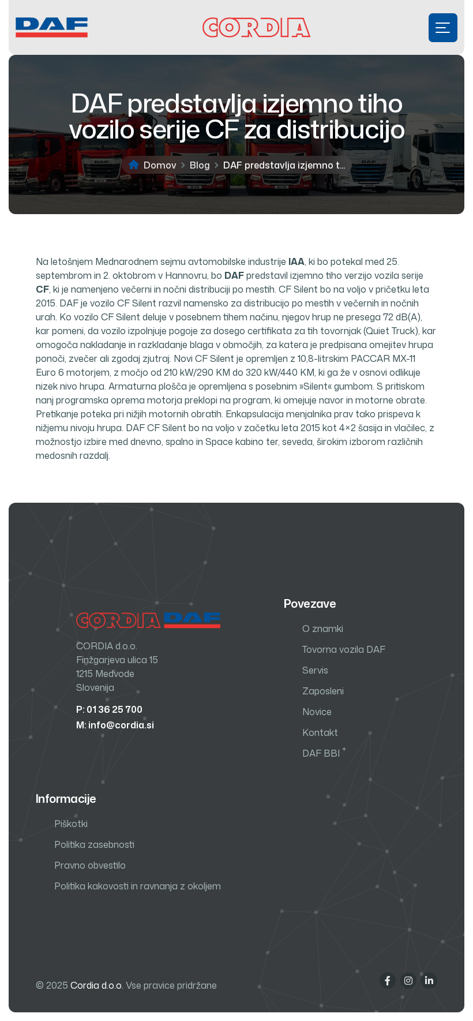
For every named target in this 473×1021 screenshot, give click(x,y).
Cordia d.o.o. (96, 985)
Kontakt (320, 732)
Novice (317, 711)
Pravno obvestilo (90, 865)
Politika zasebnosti (94, 844)
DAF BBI (324, 753)
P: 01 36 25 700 (109, 709)
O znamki (322, 628)
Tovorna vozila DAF (343, 649)
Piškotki (71, 823)
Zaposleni (323, 691)
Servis (315, 670)
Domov (160, 165)
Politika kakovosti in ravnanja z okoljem (137, 886)
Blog (200, 165)
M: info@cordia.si (115, 725)
